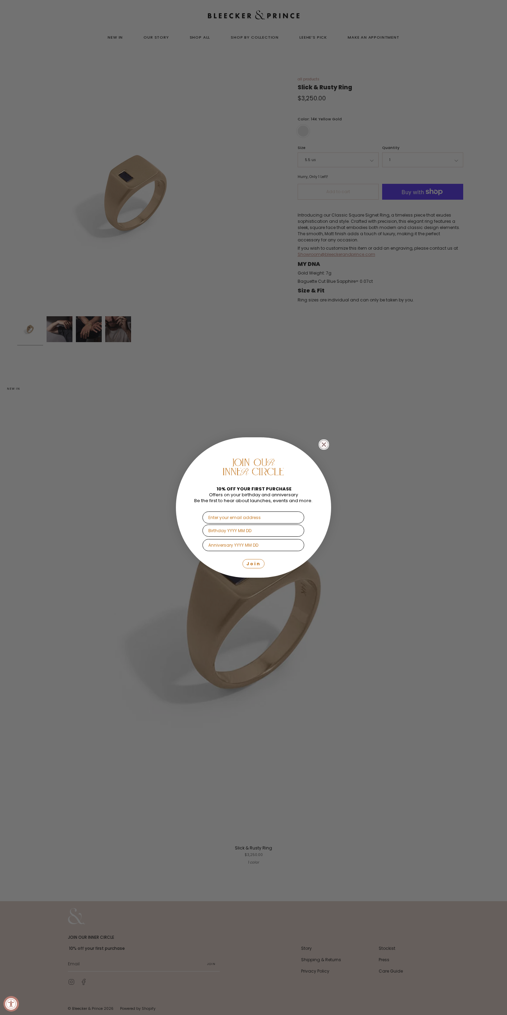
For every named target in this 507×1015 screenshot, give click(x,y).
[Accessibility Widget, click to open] (11, 1004)
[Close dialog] (323, 444)
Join (253, 563)
